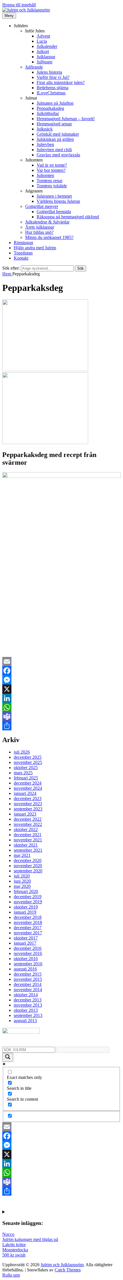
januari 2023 (25, 814)
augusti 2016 (25, 968)
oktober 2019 (26, 906)
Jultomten (45, 175)
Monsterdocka (15, 1249)
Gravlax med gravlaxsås (58, 154)
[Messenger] (61, 679)
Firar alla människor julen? (61, 82)
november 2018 (28, 922)
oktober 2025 (26, 767)
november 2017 (28, 932)
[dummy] (45, 369)
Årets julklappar (39, 227)
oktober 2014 (26, 994)
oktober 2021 (26, 845)
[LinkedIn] (61, 698)
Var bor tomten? (51, 170)
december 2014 (27, 984)
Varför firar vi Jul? (53, 77)
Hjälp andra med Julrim (35, 247)
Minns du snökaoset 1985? (49, 237)
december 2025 (27, 757)
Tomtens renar (49, 180)
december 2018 (27, 917)
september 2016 (28, 963)
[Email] (61, 661)
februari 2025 (26, 777)
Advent (43, 36)
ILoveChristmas (51, 92)
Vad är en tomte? (52, 165)
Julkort (43, 51)
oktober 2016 (26, 958)
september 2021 (28, 850)
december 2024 (27, 783)
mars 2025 (23, 772)
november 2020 (28, 865)
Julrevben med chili (54, 149)
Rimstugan (23, 242)
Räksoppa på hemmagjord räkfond (68, 216)
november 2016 (28, 953)
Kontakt (21, 258)
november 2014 (28, 989)
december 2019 (27, 896)
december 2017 (27, 927)
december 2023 (27, 798)
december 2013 (27, 999)
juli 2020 (22, 876)
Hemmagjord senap (54, 123)
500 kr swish (13, 1254)
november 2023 (28, 803)
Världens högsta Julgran (58, 201)
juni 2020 (22, 881)
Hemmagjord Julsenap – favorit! (66, 118)
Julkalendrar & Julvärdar (47, 221)
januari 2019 (25, 912)
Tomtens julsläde (52, 185)
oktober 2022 (26, 829)
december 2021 (27, 834)
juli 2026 (22, 752)
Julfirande (34, 67)
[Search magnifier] (7, 1057)
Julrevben (45, 144)
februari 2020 (26, 891)
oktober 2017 (26, 937)
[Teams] (61, 716)
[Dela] (61, 725)
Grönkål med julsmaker (58, 134)
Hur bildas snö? (39, 232)
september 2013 (28, 1015)
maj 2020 (22, 886)
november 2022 (28, 824)
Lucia (42, 41)
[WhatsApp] (61, 707)
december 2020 (27, 860)
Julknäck (45, 129)
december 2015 (27, 974)
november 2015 (28, 979)
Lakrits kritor (14, 1244)
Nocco (8, 1234)
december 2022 (27, 819)
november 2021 (28, 839)
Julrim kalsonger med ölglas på (30, 1239)
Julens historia (49, 72)
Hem (7, 273)
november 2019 (28, 901)
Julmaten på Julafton (55, 103)
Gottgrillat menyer (41, 206)
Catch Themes (68, 1269)
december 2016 (27, 948)
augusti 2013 (25, 1020)
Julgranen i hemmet (54, 196)
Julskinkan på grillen (55, 139)
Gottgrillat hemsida (54, 211)
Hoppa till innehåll (19, 4)
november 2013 (28, 1005)
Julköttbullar (48, 113)
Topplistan (23, 252)
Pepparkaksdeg (50, 108)
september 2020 (28, 870)
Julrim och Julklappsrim (62, 1264)
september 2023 (28, 808)
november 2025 (28, 762)
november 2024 (28, 788)
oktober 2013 (26, 1010)
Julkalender (47, 46)
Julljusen (44, 61)
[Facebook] (61, 670)
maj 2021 (22, 855)
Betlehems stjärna (52, 87)
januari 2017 (25, 943)
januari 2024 (25, 793)
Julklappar (46, 56)
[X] (61, 689)
